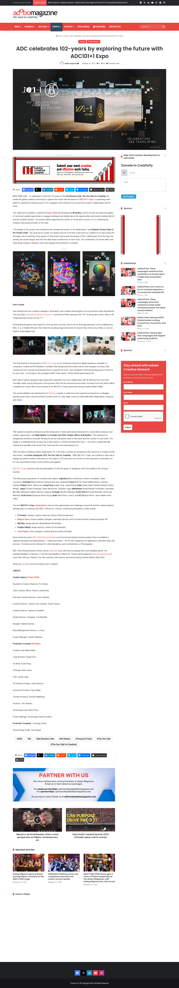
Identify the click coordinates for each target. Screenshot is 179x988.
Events (55, 27)
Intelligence (84, 27)
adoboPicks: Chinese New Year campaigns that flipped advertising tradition (151, 336)
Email (126, 403)
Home (59, 36)
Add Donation (128, 196)
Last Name (129, 392)
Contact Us (74, 983)
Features (42, 27)
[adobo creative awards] (64, 170)
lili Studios (65, 739)
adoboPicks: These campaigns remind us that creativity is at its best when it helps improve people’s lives (151, 274)
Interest (68, 27)
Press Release (93, 42)
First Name (129, 382)
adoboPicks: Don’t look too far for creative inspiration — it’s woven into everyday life (151, 289)
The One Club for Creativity (64, 744)
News (17, 27)
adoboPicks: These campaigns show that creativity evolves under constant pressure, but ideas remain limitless (151, 305)
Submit (128, 427)
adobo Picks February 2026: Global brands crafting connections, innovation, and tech (151, 321)
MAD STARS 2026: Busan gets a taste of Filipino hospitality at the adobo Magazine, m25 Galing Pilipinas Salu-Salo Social (99, 878)
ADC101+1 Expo (20, 468)
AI (30, 739)
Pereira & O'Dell (84, 739)
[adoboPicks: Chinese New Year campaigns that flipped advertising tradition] (128, 336)
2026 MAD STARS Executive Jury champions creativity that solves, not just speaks (63, 876)
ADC (20, 739)
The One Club (104, 739)
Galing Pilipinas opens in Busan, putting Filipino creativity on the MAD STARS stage (28, 876)
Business (29, 27)
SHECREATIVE (115, 27)
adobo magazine (71, 63)
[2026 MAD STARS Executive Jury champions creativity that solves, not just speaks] (64, 863)
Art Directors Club (46, 739)
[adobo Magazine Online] (35, 13)
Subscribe (100, 27)
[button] (29, 275)
